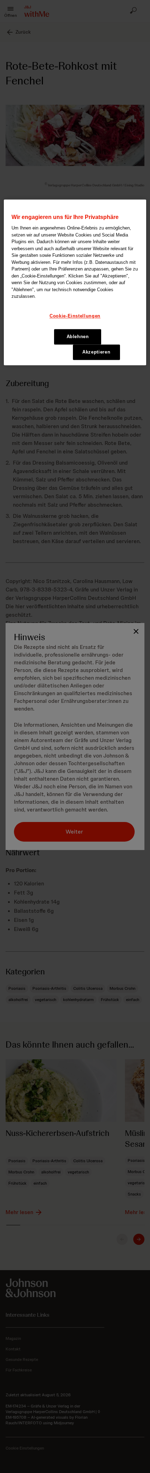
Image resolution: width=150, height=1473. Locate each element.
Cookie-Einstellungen (75, 315)
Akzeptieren (96, 352)
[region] (75, 282)
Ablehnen (78, 336)
